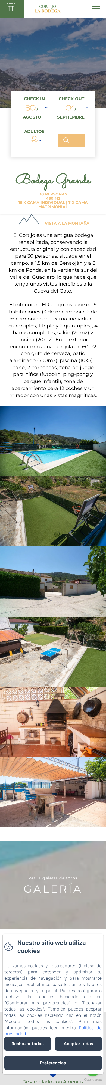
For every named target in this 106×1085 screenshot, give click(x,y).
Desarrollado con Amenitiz (53, 1081)
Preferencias (53, 1063)
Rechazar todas (27, 1043)
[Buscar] (71, 140)
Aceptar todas (78, 1043)
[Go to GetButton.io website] (93, 1079)
